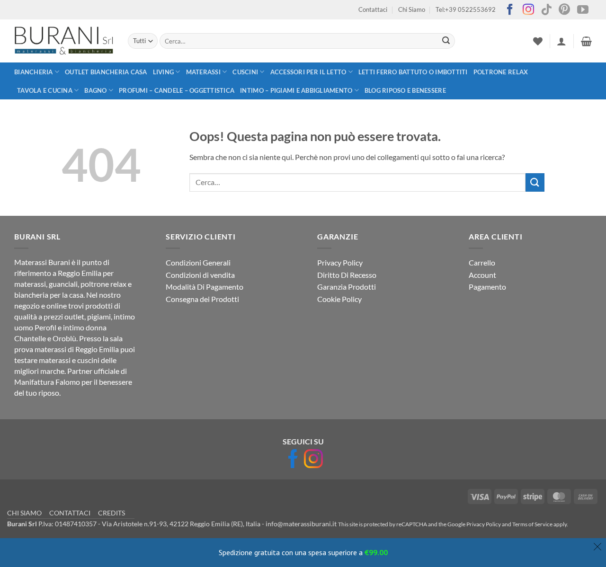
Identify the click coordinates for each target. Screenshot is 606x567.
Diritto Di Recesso (346, 274)
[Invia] (446, 41)
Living (163, 72)
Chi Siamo (411, 9)
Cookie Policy (339, 298)
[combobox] (307, 41)
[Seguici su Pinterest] (564, 10)
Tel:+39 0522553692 (466, 9)
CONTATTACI (69, 513)
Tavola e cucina (44, 90)
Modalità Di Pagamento (204, 286)
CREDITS (111, 513)
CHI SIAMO (24, 513)
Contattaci (372, 9)
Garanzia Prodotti (346, 286)
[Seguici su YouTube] (582, 10)
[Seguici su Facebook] (510, 10)
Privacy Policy (340, 262)
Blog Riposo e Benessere (405, 90)
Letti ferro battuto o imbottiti (413, 72)
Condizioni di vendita (200, 274)
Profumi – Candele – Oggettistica (176, 90)
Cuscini (245, 72)
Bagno (95, 90)
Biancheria (33, 72)
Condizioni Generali (198, 262)
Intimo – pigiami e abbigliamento (296, 90)
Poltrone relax (500, 72)
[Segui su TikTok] (546, 10)
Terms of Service (532, 524)
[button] (561, 41)
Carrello (482, 262)
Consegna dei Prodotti (202, 298)
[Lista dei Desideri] (538, 41)
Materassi (203, 72)
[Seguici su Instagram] (528, 10)
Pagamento (487, 286)
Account (482, 274)
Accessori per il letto (308, 72)
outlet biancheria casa (106, 72)
